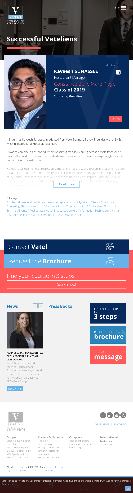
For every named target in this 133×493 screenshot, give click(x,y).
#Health (25, 215)
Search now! (66, 284)
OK (128, 488)
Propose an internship (80, 444)
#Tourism (58, 215)
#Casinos (49, 206)
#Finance (23, 202)
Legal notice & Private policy (21, 470)
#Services (37, 215)
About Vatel (106, 444)
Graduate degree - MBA (19, 450)
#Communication (75, 206)
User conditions (45, 470)
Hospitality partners (79, 440)
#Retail (60, 206)
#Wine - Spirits (73, 215)
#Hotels (12, 202)
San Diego (120, 424)
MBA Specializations (17, 454)
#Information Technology (93, 210)
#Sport (47, 215)
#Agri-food (83, 202)
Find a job (43, 440)
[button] (35, 305)
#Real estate (35, 210)
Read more (66, 184)
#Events (22, 210)
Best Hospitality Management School (48, 445)
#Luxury (72, 210)
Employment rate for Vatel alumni (48, 452)
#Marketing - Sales (40, 202)
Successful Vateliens (48, 457)
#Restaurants (113, 65)
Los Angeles (101, 424)
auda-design (58, 467)
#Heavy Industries (55, 210)
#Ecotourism (95, 206)
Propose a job (76, 447)
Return (115, 119)
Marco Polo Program (17, 447)
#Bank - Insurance (31, 206)
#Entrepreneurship (64, 202)
